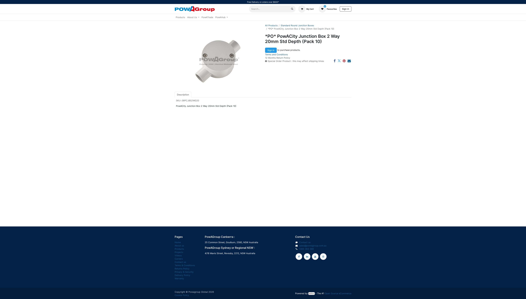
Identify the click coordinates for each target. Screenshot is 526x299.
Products (179, 249)
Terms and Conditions (276, 54)
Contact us (180, 262)
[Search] (292, 8)
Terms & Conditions (185, 265)
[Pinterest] (344, 60)
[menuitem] (180, 17)
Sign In (270, 50)
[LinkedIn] (307, 256)
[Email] (349, 60)
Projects (179, 252)
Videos (178, 255)
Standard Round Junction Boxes (297, 25)
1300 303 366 (306, 249)
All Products (271, 25)
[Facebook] (335, 60)
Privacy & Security (184, 272)
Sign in (345, 9)
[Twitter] (339, 60)
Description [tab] (183, 94)
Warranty (179, 278)
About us (179, 245)
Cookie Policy (182, 295)
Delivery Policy (182, 275)
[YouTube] (315, 256)
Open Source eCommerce (338, 293)
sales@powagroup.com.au (312, 245)
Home (178, 242)
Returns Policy (182, 268)
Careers (179, 258)
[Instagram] (323, 256)
